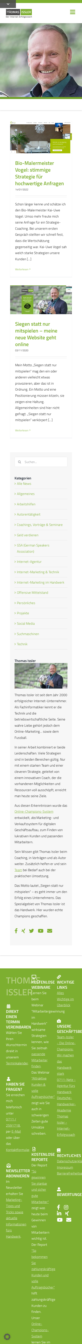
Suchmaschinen (28, 633)
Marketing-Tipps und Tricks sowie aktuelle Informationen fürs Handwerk (16, 1218)
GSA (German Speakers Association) (33, 548)
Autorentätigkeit (28, 514)
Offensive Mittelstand (32, 592)
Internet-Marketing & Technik (38, 572)
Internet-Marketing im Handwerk (40, 582)
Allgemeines (26, 493)
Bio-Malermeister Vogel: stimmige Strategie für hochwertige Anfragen (39, 173)
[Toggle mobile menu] (73, 12)
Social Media (26, 623)
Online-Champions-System (34, 811)
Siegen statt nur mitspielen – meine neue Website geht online (36, 334)
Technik (22, 644)
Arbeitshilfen (26, 504)
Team (18, 870)
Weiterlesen (21, 269)
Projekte (23, 613)
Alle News (24, 483)
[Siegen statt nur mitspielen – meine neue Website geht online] (41, 299)
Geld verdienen (27, 535)
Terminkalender (17, 1063)
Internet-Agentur (29, 561)
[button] (7, 1337)
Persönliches (26, 603)
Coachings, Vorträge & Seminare (40, 524)
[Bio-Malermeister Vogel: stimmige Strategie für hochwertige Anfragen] (41, 137)
